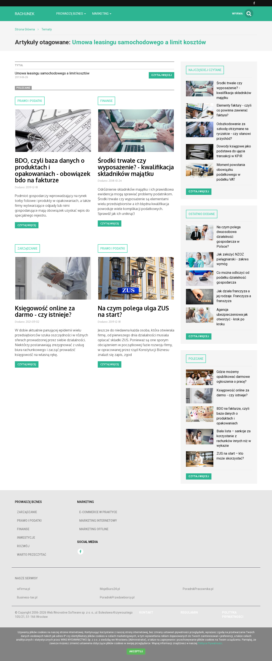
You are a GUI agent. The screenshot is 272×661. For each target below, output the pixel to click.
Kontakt (146, 612)
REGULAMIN (189, 612)
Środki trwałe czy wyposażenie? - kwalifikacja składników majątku (136, 167)
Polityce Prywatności (210, 643)
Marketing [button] (100, 13)
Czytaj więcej (161, 75)
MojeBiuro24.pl (110, 589)
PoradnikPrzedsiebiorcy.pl (117, 597)
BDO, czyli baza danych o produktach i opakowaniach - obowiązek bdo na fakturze (52, 170)
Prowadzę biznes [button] (70, 13)
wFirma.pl (23, 589)
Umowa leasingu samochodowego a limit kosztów (52, 73)
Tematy (46, 29)
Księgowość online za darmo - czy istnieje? (45, 311)
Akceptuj (136, 651)
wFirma (237, 13)
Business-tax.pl (27, 597)
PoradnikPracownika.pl (198, 589)
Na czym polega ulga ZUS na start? (133, 311)
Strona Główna (25, 29)
